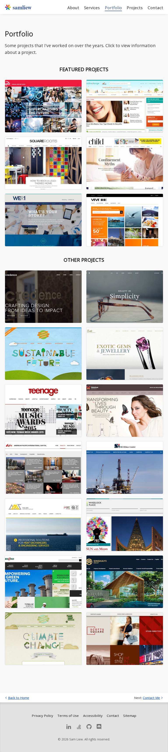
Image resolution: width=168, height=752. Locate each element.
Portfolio (113, 7)
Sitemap (129, 715)
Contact (155, 7)
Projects (135, 7)
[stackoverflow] (79, 726)
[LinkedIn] (68, 726)
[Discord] (99, 726)
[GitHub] (89, 726)
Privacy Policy (42, 715)
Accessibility (93, 715)
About (73, 7)
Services (92, 7)
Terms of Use (68, 715)
